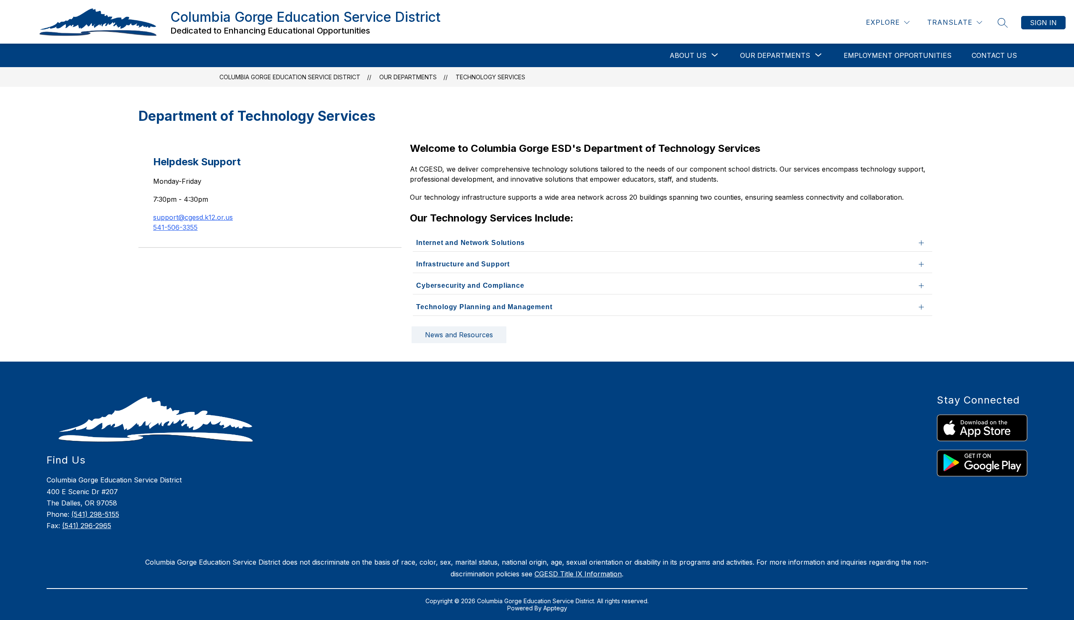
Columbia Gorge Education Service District (289, 77)
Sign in (1043, 22)
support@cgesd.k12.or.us (193, 217)
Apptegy (555, 608)
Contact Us (994, 55)
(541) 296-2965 (86, 525)
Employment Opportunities (897, 55)
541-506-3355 (175, 227)
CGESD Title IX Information (578, 574)
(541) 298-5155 (95, 514)
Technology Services (490, 77)
